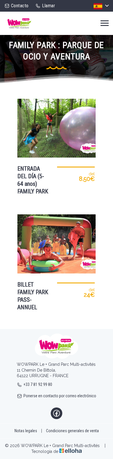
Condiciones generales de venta (72, 430)
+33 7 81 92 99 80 (37, 384)
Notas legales (25, 430)
